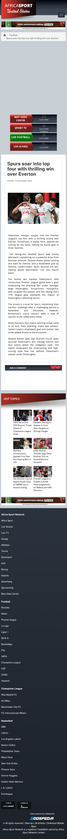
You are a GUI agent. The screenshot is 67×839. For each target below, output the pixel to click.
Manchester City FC (11, 706)
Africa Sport (7, 520)
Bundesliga (6, 644)
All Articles (40, 823)
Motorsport (6, 557)
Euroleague (7, 793)
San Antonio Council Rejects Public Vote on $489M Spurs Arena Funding (22, 483)
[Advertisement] (33, 77)
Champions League (11, 662)
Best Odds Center (10, 593)
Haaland (5, 680)
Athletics (5, 544)
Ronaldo (5, 607)
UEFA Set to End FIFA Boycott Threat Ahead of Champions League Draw (22, 428)
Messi (4, 613)
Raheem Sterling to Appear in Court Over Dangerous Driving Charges (42, 427)
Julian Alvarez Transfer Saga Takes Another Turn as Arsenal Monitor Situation (42, 456)
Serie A (4, 638)
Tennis (4, 551)
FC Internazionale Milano (13, 712)
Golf (3, 563)
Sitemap (29, 823)
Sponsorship (7, 587)
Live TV (5, 532)
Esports (5, 575)
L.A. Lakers (6, 787)
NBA (3, 726)
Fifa (3, 650)
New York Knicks (9, 763)
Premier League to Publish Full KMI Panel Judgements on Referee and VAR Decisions (43, 484)
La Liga (5, 625)
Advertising (6, 581)
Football (13, 35)
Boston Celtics (8, 745)
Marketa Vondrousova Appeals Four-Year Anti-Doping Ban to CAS (22, 456)
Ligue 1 (5, 631)
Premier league (8, 619)
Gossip (4, 538)
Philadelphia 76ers (10, 751)
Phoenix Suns (8, 769)
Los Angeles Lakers (11, 738)
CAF (3, 668)
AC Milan (5, 700)
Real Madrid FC (9, 694)
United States (18, 11)
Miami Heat (6, 757)
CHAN (4, 674)
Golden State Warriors (12, 781)
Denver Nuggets (9, 775)
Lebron (4, 732)
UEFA (4, 656)
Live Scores (7, 526)
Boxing (4, 569)
